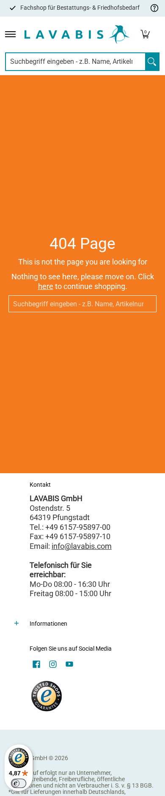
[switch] (18, 783)
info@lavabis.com (82, 546)
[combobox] (75, 61)
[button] (145, 34)
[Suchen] (152, 61)
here (45, 286)
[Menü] (10, 34)
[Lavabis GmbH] (77, 35)
